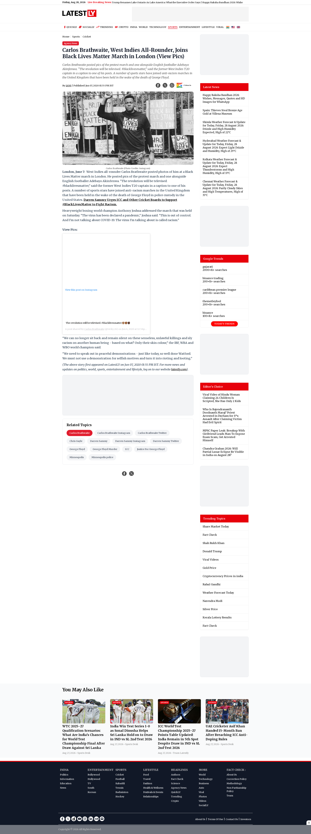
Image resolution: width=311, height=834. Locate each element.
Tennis (119, 787)
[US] (233, 27)
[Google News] (96, 818)
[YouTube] (79, 818)
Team (230, 795)
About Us (232, 774)
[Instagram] (85, 818)
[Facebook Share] (158, 85)
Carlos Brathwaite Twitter (152, 433)
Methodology (234, 783)
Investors (245, 819)
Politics (64, 774)
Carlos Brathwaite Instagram (113, 433)
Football (120, 779)
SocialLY (203, 805)
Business (204, 783)
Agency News (178, 787)
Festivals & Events (153, 792)
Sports (120, 769)
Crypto (123, 27)
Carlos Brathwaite (94, 329)
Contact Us (232, 819)
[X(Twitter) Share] (165, 85)
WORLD (143, 27)
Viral (201, 792)
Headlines (179, 769)
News (63, 787)
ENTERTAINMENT (189, 27)
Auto (201, 787)
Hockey (119, 796)
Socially (88, 27)
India (64, 769)
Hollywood (94, 779)
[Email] (102, 818)
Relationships (150, 796)
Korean (92, 792)
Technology (206, 779)
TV (89, 783)
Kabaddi (120, 783)
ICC (127, 449)
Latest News (211, 87)
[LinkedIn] (90, 818)
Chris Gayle (75, 441)
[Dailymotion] (73, 818)
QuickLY (175, 792)
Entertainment (100, 769)
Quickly (71, 27)
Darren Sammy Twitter (166, 441)
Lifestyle (150, 769)
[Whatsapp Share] (172, 85)
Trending (106, 27)
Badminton (121, 792)
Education (65, 783)
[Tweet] (131, 473)
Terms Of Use (215, 819)
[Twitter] (68, 818)
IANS (68, 85)
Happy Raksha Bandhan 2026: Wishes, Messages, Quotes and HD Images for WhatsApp (229, 2)
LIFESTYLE (208, 27)
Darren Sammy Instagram (130, 441)
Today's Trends (224, 323)
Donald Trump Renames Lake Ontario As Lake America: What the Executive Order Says (130, 2)
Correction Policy (237, 779)
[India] (227, 27)
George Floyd (77, 449)
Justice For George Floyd (151, 449)
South (91, 787)
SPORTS (173, 27)
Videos (202, 800)
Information (67, 779)
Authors (175, 774)
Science (175, 783)
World (202, 774)
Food (146, 774)
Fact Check (177, 779)
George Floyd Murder (105, 449)
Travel (146, 779)
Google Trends (213, 258)
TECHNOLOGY (157, 27)
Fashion (147, 783)
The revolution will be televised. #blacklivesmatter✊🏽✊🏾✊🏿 (98, 322)
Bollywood (94, 774)
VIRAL (220, 27)
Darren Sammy (98, 441)
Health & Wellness (153, 787)
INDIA (133, 27)
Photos (203, 796)
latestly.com (179, 369)
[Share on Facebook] (124, 473)
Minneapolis (76, 457)
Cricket (119, 774)
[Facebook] (62, 818)
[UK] (238, 27)
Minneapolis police (102, 457)
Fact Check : (236, 769)
